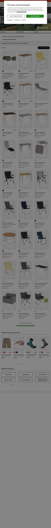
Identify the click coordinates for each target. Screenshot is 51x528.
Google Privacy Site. (21, 11)
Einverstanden (35, 16)
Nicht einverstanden (16, 16)
